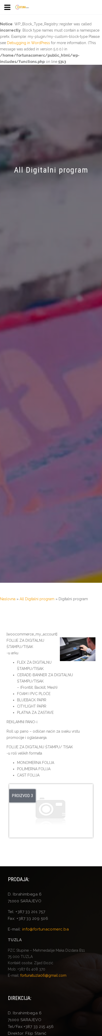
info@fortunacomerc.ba (45, 929)
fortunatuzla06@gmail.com (43, 975)
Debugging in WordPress (28, 43)
